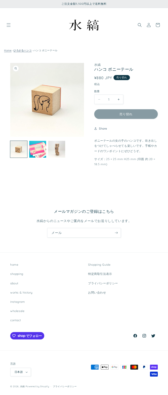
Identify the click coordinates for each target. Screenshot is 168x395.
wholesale (17, 311)
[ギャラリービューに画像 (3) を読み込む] (56, 149)
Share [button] (103, 128)
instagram (17, 302)
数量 (97, 91)
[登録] (116, 233)
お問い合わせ (97, 292)
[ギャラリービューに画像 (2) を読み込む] (37, 149)
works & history (21, 292)
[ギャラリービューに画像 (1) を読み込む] (18, 149)
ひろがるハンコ (23, 50)
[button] (8, 25)
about (14, 283)
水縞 (22, 386)
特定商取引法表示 (100, 274)
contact (15, 320)
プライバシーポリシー (103, 283)
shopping (16, 274)
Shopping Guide (99, 264)
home (14, 264)
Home (7, 50)
